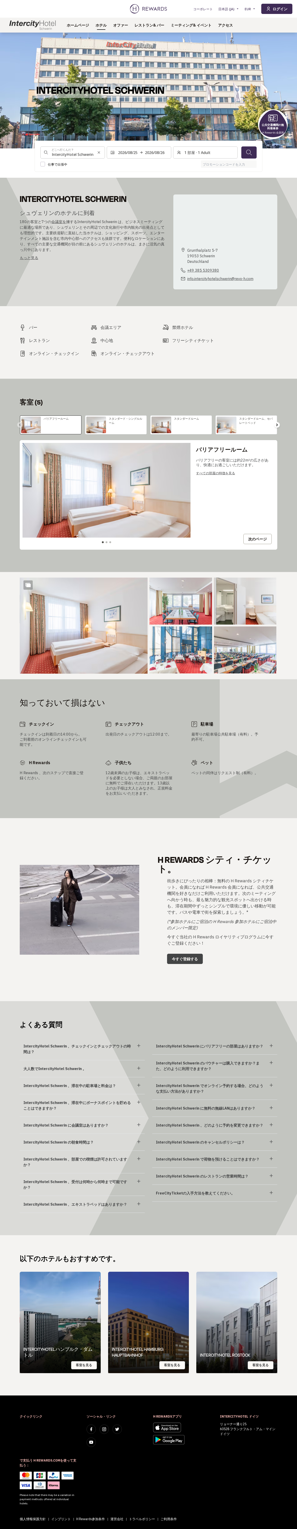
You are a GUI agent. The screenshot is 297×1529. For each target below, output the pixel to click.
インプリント (61, 1519)
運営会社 (116, 1519)
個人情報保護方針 (33, 1519)
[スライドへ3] (110, 542)
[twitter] (117, 1429)
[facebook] (91, 1429)
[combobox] (72, 152)
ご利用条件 (169, 1519)
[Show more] (28, 585)
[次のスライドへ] (277, 425)
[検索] (249, 152)
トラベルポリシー (142, 1519)
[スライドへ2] (106, 542)
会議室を (58, 221)
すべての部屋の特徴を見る (215, 473)
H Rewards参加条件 (90, 1519)
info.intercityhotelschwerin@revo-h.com (220, 279)
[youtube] (91, 1442)
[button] (84, 626)
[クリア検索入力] (99, 152)
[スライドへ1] (103, 542)
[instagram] (104, 1429)
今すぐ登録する (185, 959)
